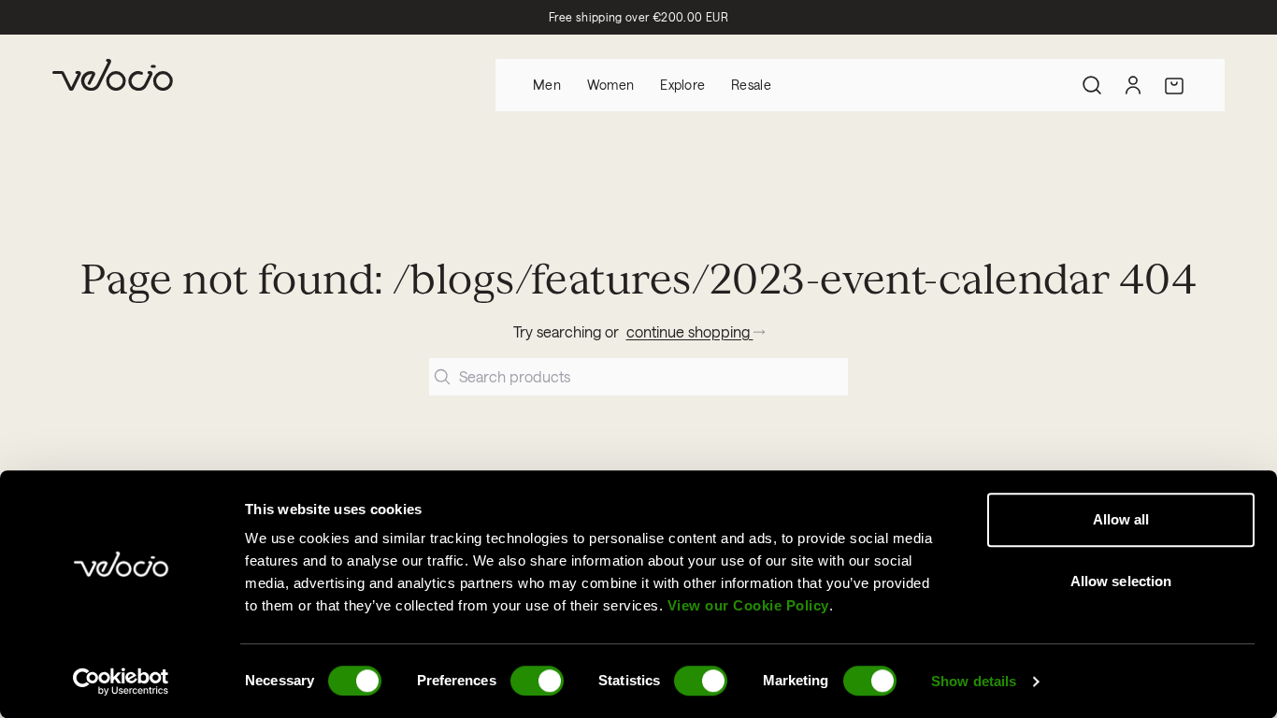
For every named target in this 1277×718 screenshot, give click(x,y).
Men (547, 85)
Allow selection (1121, 581)
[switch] (537, 681)
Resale (751, 85)
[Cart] (1174, 85)
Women (610, 85)
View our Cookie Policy (748, 605)
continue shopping (689, 331)
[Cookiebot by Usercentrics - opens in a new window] (121, 682)
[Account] (1133, 85)
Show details (973, 681)
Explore (682, 85)
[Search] (1091, 85)
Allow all (1121, 519)
